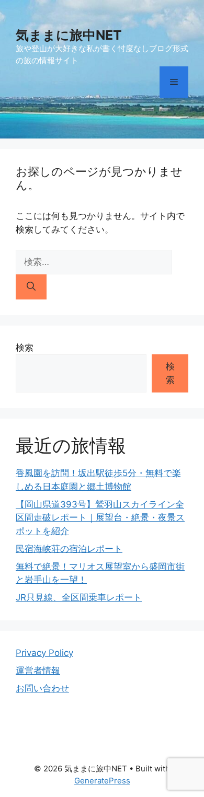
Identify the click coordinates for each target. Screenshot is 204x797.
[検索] (31, 286)
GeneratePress (102, 781)
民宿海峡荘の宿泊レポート (69, 549)
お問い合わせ (42, 688)
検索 (24, 347)
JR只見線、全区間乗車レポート (79, 597)
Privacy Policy (44, 653)
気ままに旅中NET (69, 35)
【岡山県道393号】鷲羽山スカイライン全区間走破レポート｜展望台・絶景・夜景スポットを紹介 (100, 517)
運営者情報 (38, 670)
